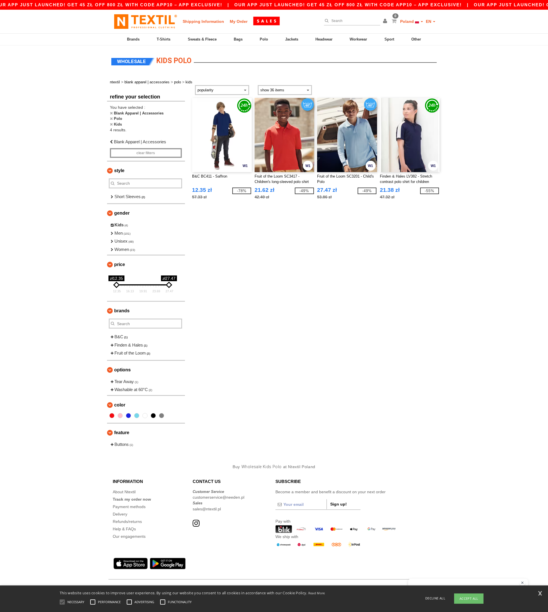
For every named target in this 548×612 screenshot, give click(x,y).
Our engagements (129, 536)
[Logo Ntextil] (145, 21)
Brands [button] (122, 310)
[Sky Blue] (136, 415)
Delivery (120, 514)
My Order (238, 21)
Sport (389, 39)
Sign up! (338, 504)
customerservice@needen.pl (218, 497)
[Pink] (120, 415)
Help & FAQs (124, 529)
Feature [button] (121, 432)
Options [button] (122, 369)
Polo (264, 39)
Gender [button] (122, 213)
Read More (316, 593)
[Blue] (128, 415)
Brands (133, 39)
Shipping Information (203, 21)
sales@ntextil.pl (207, 509)
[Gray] (161, 415)
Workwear (358, 39)
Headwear (324, 39)
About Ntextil (124, 492)
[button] (386, 21)
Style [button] (119, 170)
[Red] (111, 415)
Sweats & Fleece (202, 39)
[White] (145, 415)
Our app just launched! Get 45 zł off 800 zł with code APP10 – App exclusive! (348, 4)
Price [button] (119, 264)
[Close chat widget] (522, 583)
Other (416, 39)
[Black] (153, 415)
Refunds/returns (127, 521)
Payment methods (129, 506)
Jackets (291, 39)
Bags (238, 39)
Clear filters (145, 153)
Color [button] (119, 404)
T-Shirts (163, 39)
